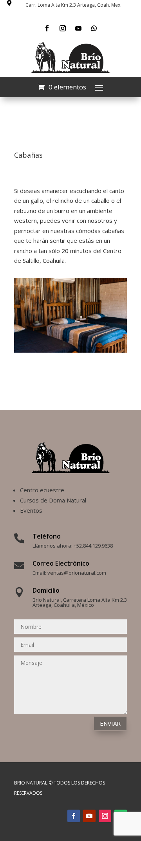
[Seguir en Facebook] (47, 28)
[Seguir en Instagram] (62, 28)
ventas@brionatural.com (76, 572)
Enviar (110, 723)
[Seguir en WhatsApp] (94, 28)
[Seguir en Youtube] (78, 28)
